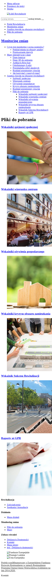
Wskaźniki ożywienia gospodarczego (28, 100)
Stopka (10, 9)
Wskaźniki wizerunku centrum (32, 97)
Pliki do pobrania (15, 32)
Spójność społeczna (22, 78)
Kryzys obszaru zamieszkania (26, 86)
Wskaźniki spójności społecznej (32, 94)
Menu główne (13, 3)
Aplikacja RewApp (21, 62)
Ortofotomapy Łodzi (22, 65)
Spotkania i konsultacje (17, 507)
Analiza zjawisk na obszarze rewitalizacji (25, 29)
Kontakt (10, 542)
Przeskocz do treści (15, 6)
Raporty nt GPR (25, 112)
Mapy (9, 529)
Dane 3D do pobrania (22, 60)
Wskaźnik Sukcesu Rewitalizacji (33, 110)
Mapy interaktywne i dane (19, 55)
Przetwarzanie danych (23, 52)
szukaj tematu (34, 19)
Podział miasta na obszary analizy (28, 49)
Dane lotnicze (19, 57)
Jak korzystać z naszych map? (26, 73)
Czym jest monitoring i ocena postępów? (25, 47)
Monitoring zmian (15, 26)
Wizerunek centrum (21, 81)
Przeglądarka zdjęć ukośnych (26, 68)
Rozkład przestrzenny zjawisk (26, 70)
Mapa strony (12, 545)
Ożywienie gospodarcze (24, 83)
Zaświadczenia (14, 504)
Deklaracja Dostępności (18, 539)
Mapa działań (13, 517)
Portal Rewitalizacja (16, 24)
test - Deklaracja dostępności (20, 547)
